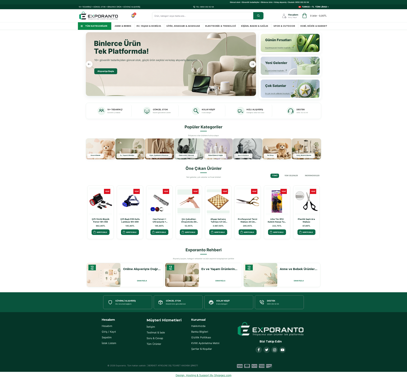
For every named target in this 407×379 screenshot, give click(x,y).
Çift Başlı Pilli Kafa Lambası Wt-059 (130, 220)
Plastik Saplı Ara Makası (306, 220)
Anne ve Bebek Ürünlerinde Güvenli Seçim (299, 269)
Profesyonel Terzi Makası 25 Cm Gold (247, 220)
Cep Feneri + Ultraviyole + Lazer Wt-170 (159, 220)
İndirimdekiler (312, 176)
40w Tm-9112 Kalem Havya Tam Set (277, 220)
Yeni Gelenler (291, 176)
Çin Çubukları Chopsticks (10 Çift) (189, 220)
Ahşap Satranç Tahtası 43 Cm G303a (218, 220)
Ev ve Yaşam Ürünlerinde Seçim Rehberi (220, 269)
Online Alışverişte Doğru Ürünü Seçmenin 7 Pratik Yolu (142, 269)
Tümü (274, 176)
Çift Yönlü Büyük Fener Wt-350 (100, 220)
